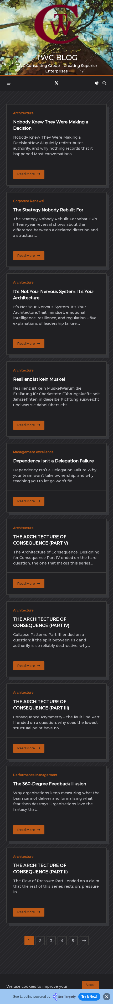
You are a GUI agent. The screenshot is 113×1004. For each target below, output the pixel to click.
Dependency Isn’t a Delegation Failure (53, 460)
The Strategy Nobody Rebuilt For (48, 209)
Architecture (23, 113)
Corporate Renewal (28, 201)
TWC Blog (57, 57)
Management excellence (33, 452)
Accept (90, 985)
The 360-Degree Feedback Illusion (49, 783)
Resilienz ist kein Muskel (39, 379)
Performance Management (35, 775)
